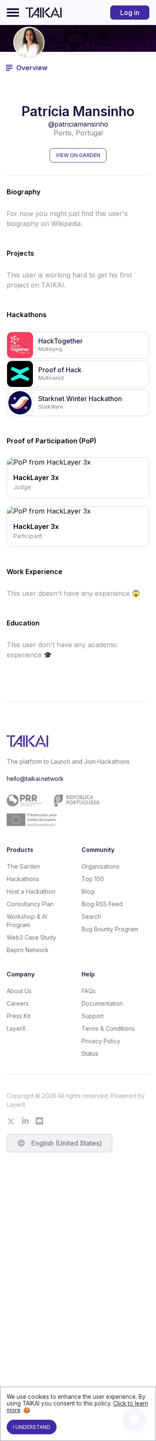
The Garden (23, 866)
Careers (18, 1003)
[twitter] (65, 459)
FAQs (89, 990)
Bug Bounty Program (110, 929)
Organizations (100, 866)
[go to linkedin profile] (25, 1121)
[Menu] (13, 12)
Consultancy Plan (30, 903)
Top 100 (93, 878)
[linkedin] (91, 459)
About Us (19, 990)
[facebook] (78, 459)
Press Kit (18, 1015)
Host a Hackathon (31, 891)
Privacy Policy (101, 1041)
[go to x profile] (11, 1121)
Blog (88, 891)
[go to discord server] (40, 1121)
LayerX (16, 1028)
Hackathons (23, 878)
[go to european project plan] (74, 810)
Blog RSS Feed (102, 903)
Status (90, 1053)
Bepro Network (28, 949)
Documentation (102, 1003)
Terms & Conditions (108, 1028)
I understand (31, 1427)
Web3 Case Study (31, 937)
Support (93, 1015)
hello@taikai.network (35, 778)
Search (91, 916)
